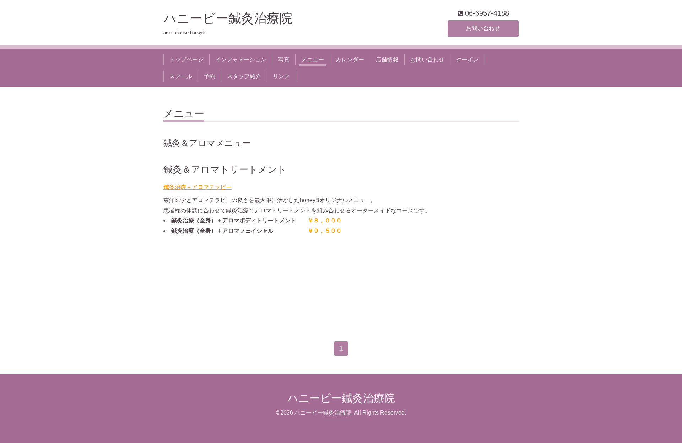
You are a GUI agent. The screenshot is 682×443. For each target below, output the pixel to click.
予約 (209, 76)
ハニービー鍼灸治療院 (234, 18)
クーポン (467, 59)
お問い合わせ (483, 28)
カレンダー (350, 59)
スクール (180, 76)
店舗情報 (387, 59)
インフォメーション (240, 59)
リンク (281, 76)
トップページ (186, 59)
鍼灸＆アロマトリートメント (225, 169)
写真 (283, 59)
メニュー (312, 59)
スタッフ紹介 (244, 76)
